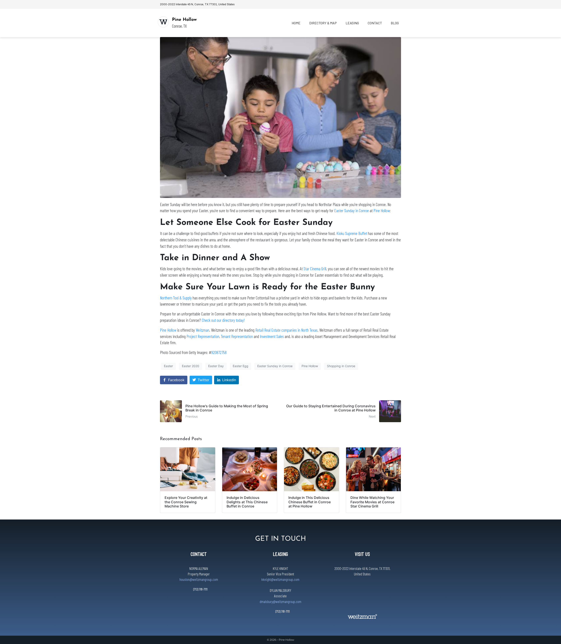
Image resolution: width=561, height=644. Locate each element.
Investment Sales (272, 336)
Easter (168, 366)
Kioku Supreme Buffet (351, 233)
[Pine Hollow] (163, 21)
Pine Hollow (184, 20)
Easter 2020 (190, 366)
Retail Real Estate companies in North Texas (286, 330)
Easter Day (216, 366)
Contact (375, 23)
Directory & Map (323, 23)
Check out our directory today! (223, 320)
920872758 (219, 352)
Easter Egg (240, 366)
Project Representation (202, 336)
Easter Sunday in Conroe (351, 210)
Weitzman (202, 330)
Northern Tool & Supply (176, 297)
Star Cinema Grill (315, 268)
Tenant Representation (237, 336)
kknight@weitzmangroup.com (280, 579)
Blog (395, 23)
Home (296, 23)
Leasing (352, 23)
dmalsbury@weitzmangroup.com (280, 601)
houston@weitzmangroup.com (198, 579)
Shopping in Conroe (341, 366)
